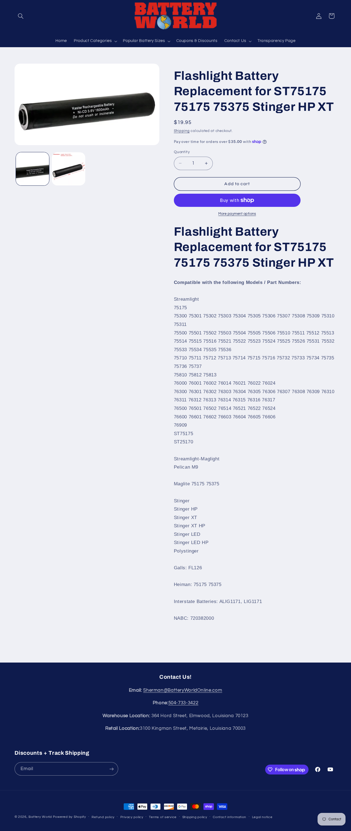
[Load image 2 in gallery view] (68, 168)
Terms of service (163, 817)
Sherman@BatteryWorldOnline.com (182, 690)
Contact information (229, 817)
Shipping (182, 131)
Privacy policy (131, 817)
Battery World (40, 816)
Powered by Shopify (69, 816)
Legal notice (262, 817)
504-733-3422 (183, 702)
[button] (21, 16)
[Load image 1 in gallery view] (32, 168)
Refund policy (103, 817)
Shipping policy (194, 817)
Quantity (182, 152)
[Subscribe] (111, 769)
